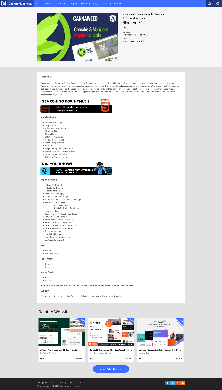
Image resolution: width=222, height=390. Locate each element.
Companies (137, 34)
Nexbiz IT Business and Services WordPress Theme (112, 350)
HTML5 (133, 41)
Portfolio (141, 41)
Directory (85, 3)
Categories (73, 3)
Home (39, 3)
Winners (49, 3)
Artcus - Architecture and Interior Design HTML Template (66, 350)
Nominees (60, 3)
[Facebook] (167, 383)
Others (146, 34)
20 (43, 358)
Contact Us (105, 3)
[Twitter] (172, 383)
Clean (125, 41)
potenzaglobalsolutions (102, 353)
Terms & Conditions (75, 382)
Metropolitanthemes (135, 18)
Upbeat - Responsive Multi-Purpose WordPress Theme (164, 350)
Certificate (59, 382)
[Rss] (182, 383)
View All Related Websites (111, 369)
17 (142, 358)
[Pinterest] (177, 383)
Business (127, 34)
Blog (95, 3)
